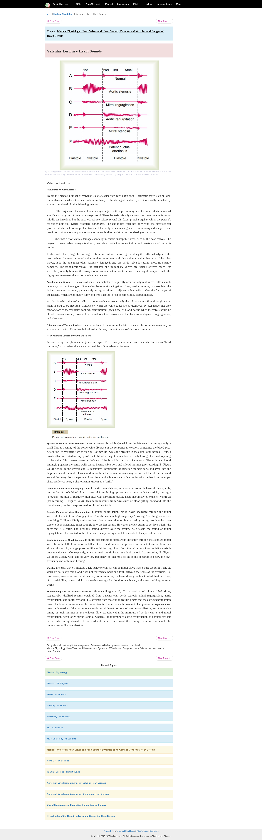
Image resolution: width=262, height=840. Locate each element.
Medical (109, 4)
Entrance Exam (164, 4)
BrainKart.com (61, 4)
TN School (147, 4)
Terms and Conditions (125, 831)
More (178, 4)
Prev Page (54, 21)
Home (47, 14)
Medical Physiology (63, 14)
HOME (78, 4)
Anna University (93, 4)
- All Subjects (57, 683)
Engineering (123, 4)
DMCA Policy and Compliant (146, 831)
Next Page (163, 21)
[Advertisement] (198, 57)
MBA (135, 4)
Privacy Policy (109, 831)
